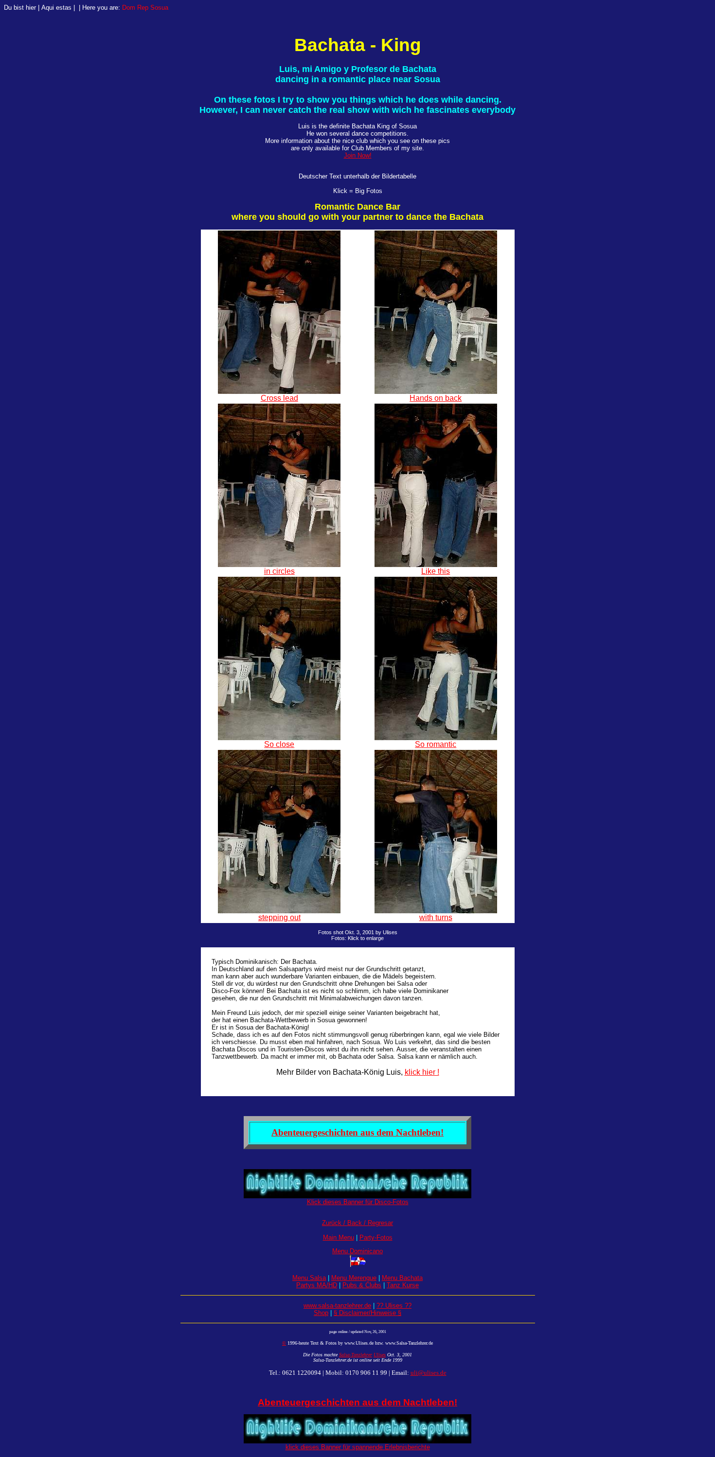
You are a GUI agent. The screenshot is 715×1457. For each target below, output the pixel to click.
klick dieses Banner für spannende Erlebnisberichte (358, 1447)
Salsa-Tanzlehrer (355, 1354)
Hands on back (436, 398)
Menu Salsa (309, 1277)
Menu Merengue (353, 1277)
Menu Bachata (402, 1277)
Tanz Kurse (403, 1285)
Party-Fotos (376, 1237)
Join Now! (358, 155)
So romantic (435, 744)
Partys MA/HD (316, 1285)
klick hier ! (422, 1072)
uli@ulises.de (429, 1372)
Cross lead (279, 398)
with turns (435, 917)
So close (279, 744)
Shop (321, 1312)
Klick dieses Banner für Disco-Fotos (358, 1202)
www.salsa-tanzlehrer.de (337, 1305)
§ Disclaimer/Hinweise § (367, 1312)
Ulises (380, 1354)
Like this (435, 571)
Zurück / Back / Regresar (357, 1222)
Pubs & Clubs (361, 1285)
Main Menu (338, 1237)
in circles (279, 571)
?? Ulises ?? (393, 1305)
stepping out (279, 917)
